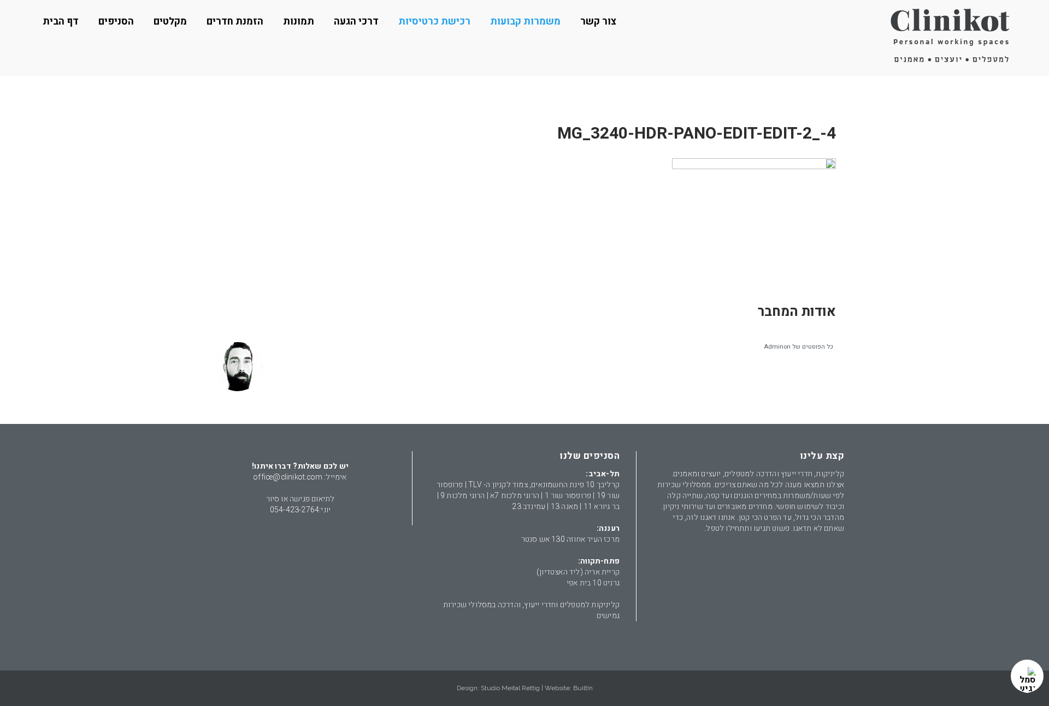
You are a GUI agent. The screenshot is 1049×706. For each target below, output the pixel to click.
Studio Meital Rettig (510, 688)
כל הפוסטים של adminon (798, 346)
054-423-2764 (294, 510)
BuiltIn (583, 688)
